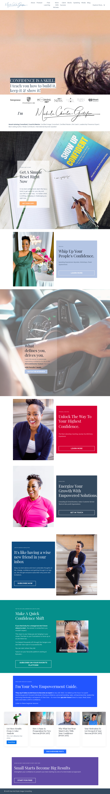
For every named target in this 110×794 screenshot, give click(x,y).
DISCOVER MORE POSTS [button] (55, 751)
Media (83, 3)
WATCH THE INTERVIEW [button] (36, 371)
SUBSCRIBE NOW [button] (25, 583)
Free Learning (47, 4)
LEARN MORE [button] (77, 273)
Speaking (76, 3)
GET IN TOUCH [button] (76, 513)
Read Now (11, 742)
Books (69, 3)
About (33, 3)
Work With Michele (56, 5)
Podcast (39, 3)
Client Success (63, 4)
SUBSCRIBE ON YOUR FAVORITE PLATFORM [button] (33, 664)
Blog (88, 3)
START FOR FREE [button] (25, 780)
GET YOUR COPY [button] (28, 203)
